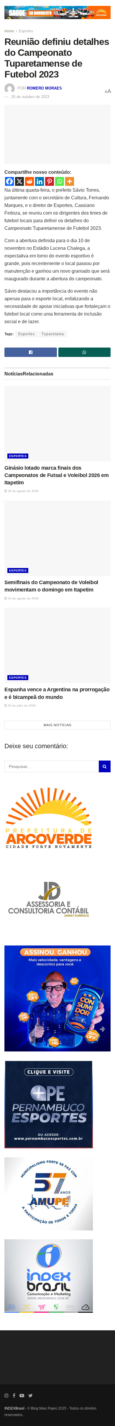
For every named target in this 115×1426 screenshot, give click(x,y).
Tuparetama (53, 334)
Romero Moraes (44, 88)
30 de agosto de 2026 (23, 491)
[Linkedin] (39, 181)
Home (9, 31)
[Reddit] (29, 181)
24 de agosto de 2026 (23, 598)
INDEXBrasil (14, 1408)
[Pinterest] (49, 181)
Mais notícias (57, 725)
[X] (19, 181)
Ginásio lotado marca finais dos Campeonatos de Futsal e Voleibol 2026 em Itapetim (56, 475)
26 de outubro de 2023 (30, 97)
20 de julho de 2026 (21, 705)
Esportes (26, 31)
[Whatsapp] (59, 181)
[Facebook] (9, 181)
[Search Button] (105, 766)
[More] (69, 181)
